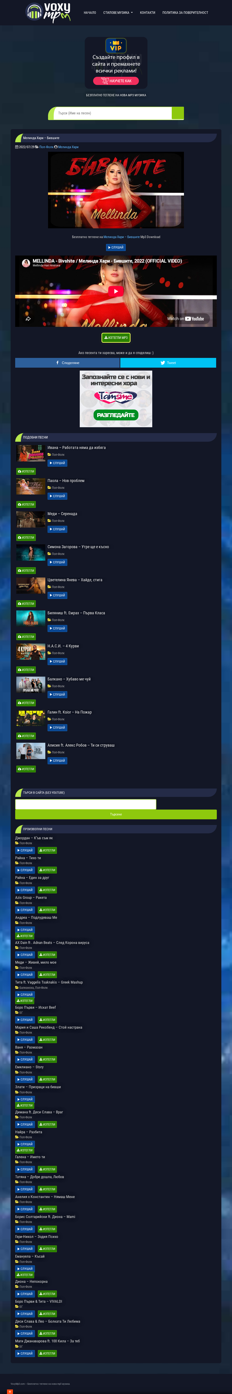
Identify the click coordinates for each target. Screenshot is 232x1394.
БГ (21, 1012)
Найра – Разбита (28, 1132)
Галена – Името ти (30, 1157)
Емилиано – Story (29, 1067)
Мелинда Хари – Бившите (122, 237)
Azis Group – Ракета (31, 897)
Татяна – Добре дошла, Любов (39, 1177)
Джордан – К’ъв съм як (34, 838)
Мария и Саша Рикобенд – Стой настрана (48, 1027)
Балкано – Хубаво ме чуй (69, 679)
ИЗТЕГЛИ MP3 (118, 338)
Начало (91, 12)
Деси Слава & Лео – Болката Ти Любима (47, 1321)
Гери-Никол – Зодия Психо (36, 1236)
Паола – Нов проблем (66, 480)
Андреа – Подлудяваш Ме (36, 917)
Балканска (26, 987)
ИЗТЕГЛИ (27, 471)
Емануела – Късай (30, 1256)
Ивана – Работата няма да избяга (77, 447)
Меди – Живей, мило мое (35, 962)
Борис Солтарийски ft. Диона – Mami (45, 1216)
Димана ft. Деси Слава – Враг (39, 1112)
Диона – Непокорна (31, 1281)
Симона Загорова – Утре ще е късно (78, 546)
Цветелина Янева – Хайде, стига (75, 579)
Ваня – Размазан (29, 1047)
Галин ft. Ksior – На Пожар (70, 712)
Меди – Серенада (62, 513)
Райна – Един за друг (32, 877)
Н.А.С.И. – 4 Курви (63, 646)
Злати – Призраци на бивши (38, 1087)
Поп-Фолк (46, 147)
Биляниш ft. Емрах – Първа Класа (76, 612)
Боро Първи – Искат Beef (35, 1007)
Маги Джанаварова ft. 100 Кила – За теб (47, 1341)
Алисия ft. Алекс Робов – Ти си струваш (81, 745)
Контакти (147, 13)
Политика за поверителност (185, 13)
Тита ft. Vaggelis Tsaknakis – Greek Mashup (49, 982)
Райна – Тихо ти (28, 858)
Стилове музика (116, 13)
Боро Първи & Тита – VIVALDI (38, 1301)
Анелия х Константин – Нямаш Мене (45, 1196)
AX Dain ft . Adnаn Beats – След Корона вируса (52, 942)
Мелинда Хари (68, 147)
